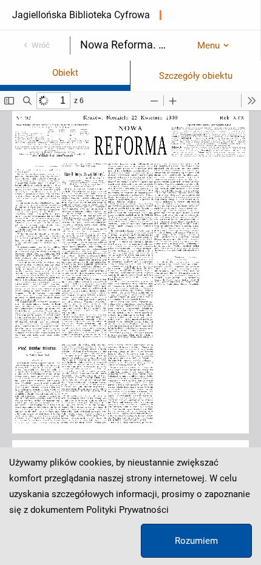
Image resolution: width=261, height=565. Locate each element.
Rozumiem (196, 540)
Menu (208, 45)
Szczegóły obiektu (195, 75)
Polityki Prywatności (127, 509)
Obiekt (65, 72)
